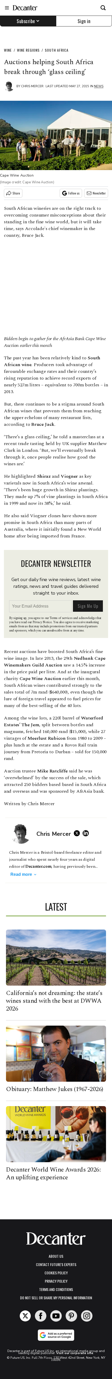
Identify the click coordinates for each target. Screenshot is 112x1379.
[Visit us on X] (25, 1316)
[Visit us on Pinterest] (71, 1316)
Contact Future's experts (56, 1264)
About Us (56, 1256)
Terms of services (61, 618)
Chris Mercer (32, 86)
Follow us (74, 193)
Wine (8, 50)
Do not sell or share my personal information (56, 1297)
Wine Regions (28, 50)
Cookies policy (56, 1272)
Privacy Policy (56, 1281)
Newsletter (99, 193)
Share (16, 193)
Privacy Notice (42, 622)
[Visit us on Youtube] (56, 1316)
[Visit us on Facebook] (40, 1316)
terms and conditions (56, 1289)
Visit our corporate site (74, 1353)
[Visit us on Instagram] (86, 1316)
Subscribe (26, 21)
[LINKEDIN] (87, 833)
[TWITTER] (78, 833)
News (98, 86)
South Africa (57, 50)
